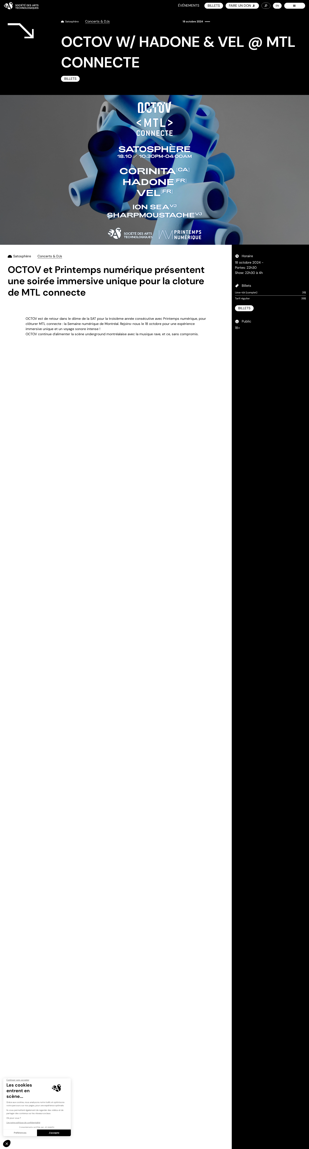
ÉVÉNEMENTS (188, 5)
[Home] (21, 5)
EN (277, 5)
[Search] (266, 6)
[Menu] (294, 6)
